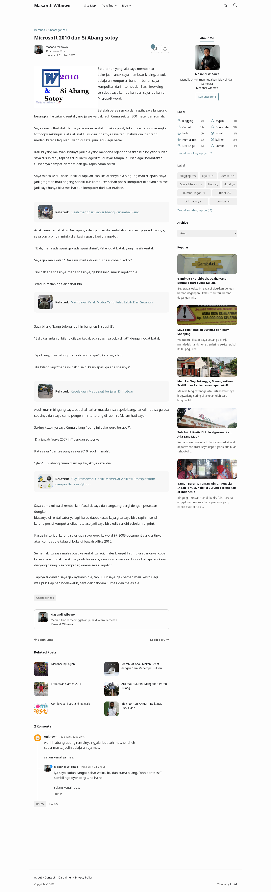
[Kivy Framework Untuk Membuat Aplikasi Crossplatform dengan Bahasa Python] (45, 487)
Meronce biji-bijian (63, 664)
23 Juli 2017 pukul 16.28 (93, 766)
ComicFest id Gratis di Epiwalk (70, 703)
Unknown (50, 736)
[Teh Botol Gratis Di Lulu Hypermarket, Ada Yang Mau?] (207, 427)
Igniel (233, 884)
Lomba (220, 146)
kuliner (219, 139)
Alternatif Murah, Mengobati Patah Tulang (144, 686)
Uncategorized (45, 597)
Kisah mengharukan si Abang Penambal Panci (105, 212)
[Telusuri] (235, 5)
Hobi (185, 133)
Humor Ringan (191, 139)
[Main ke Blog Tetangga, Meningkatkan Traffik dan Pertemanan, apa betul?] (207, 375)
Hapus (53, 804)
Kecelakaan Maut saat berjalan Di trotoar (102, 391)
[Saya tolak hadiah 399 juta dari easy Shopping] (207, 324)
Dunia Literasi (223, 127)
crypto (219, 121)
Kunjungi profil (207, 96)
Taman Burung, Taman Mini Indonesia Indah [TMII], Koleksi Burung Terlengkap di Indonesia (206, 488)
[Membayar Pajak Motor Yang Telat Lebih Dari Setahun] (45, 308)
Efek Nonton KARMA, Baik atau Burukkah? (141, 706)
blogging (187, 121)
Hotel (219, 133)
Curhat (186, 127)
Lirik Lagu (188, 146)
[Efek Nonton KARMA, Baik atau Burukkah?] (111, 715)
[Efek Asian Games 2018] (41, 695)
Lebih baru (157, 640)
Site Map (90, 5)
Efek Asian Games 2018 (66, 684)
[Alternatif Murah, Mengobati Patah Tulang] (111, 695)
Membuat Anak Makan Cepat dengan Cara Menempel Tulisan (141, 666)
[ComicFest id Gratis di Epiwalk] (41, 715)
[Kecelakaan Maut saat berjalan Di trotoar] (45, 397)
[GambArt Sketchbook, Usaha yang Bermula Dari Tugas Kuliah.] (207, 273)
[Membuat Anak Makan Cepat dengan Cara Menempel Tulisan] (111, 675)
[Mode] (225, 5)
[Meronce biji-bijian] (41, 675)
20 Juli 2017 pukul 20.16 (73, 736)
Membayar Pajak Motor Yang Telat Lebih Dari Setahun (112, 302)
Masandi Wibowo (52, 5)
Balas (40, 804)
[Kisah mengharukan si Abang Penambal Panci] (45, 218)
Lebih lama (46, 640)
